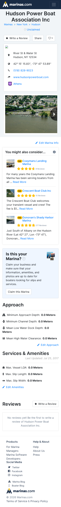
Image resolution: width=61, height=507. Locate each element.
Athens (17, 83)
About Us (39, 450)
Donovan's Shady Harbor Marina (38, 219)
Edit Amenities (15, 387)
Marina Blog (19, 481)
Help (36, 446)
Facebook (17, 471)
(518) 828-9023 (23, 70)
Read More (19, 182)
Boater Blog (18, 485)
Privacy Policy (39, 501)
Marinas (8, 24)
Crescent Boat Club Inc (36, 190)
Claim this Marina (18, 291)
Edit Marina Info (49, 142)
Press (36, 454)
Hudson (36, 24)
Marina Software (16, 454)
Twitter (16, 467)
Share (37, 38)
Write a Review (18, 38)
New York (22, 24)
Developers (13, 458)
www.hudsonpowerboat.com (31, 77)
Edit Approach (50, 344)
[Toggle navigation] (53, 4)
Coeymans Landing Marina (34, 162)
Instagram (17, 475)
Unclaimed (33, 29)
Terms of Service (16, 501)
